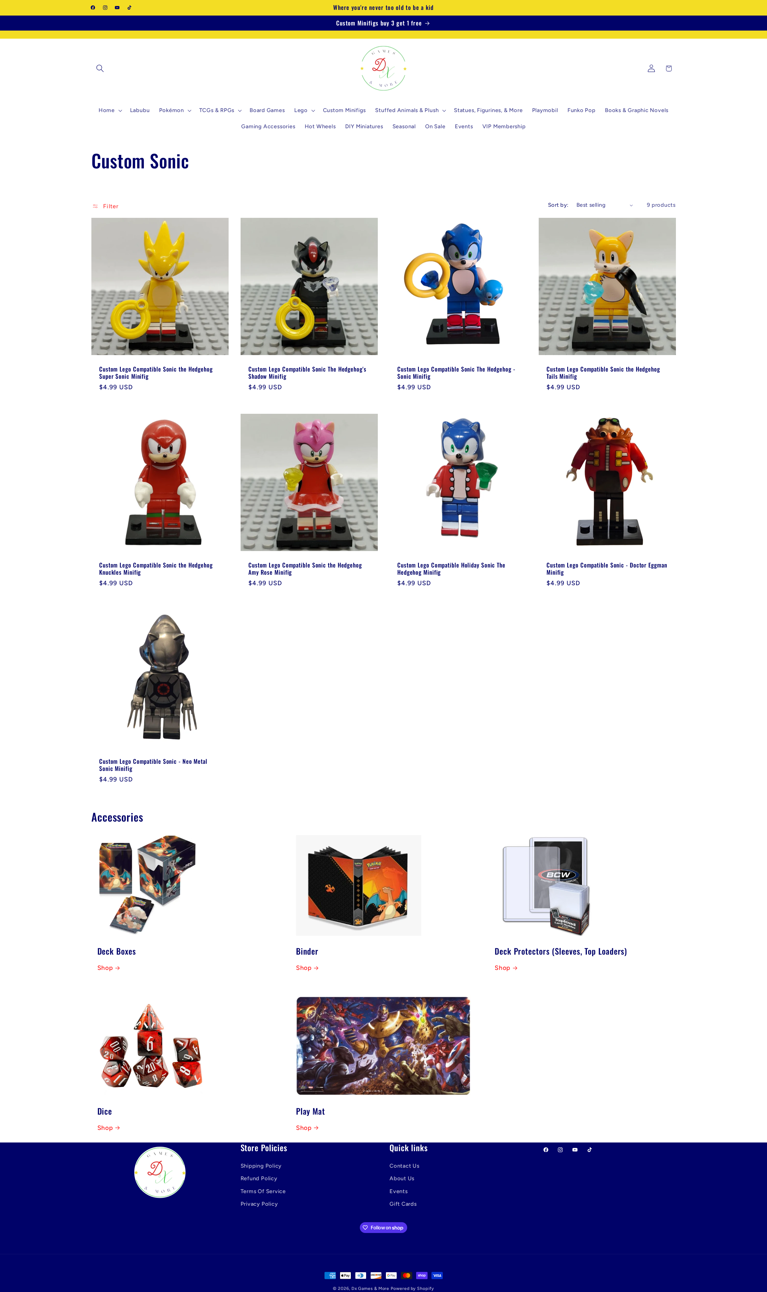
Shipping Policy (261, 1166)
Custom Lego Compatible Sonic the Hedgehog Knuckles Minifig (156, 569)
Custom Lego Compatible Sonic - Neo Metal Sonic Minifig (153, 765)
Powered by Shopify (412, 1288)
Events (398, 1191)
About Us (401, 1178)
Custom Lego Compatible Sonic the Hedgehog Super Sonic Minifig (156, 372)
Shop (105, 968)
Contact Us (404, 1166)
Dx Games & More (370, 1288)
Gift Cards (403, 1204)
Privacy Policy (259, 1204)
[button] (99, 68)
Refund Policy (259, 1178)
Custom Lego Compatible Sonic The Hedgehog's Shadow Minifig (307, 372)
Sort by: (558, 205)
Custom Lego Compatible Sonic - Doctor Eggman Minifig (606, 569)
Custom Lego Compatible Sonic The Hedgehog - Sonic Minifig (456, 372)
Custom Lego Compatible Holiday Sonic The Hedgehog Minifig (451, 569)
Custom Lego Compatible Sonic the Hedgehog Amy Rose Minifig (305, 569)
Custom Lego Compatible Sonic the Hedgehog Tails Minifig (603, 372)
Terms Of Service (263, 1191)
